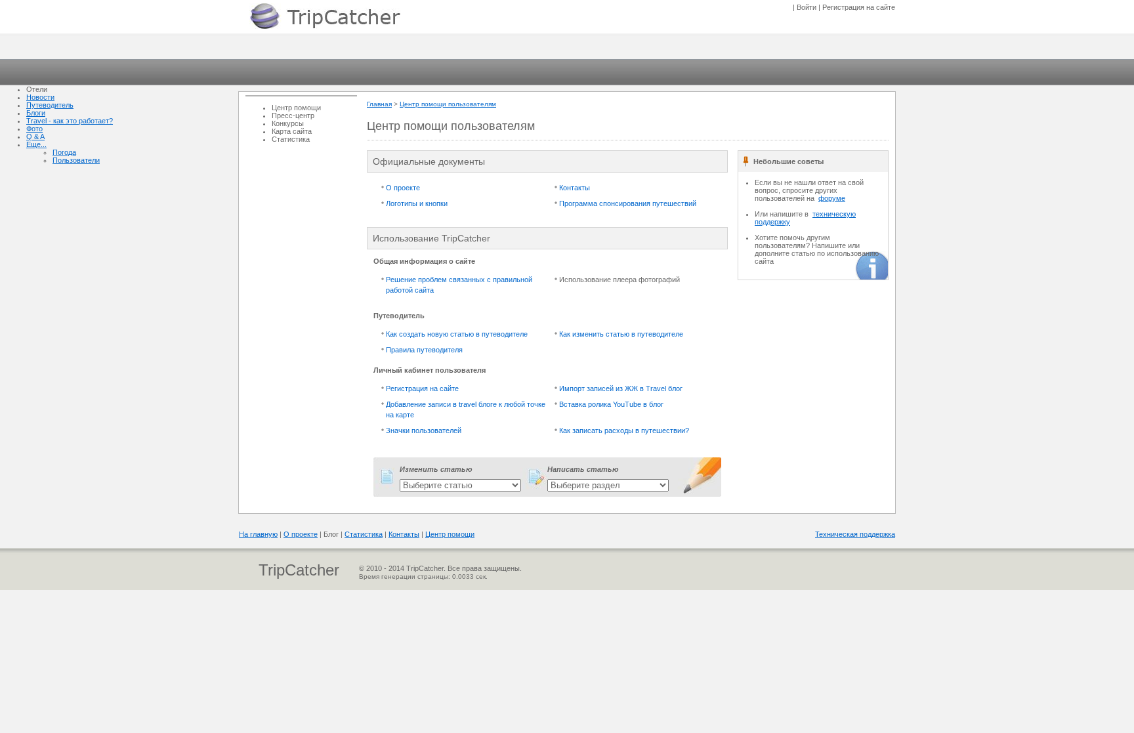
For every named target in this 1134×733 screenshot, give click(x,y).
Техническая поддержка (855, 534)
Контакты (574, 188)
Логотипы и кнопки (417, 203)
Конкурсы (288, 123)
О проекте (403, 188)
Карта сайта (292, 131)
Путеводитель (50, 105)
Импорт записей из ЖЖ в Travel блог (620, 388)
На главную (258, 534)
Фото (34, 129)
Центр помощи (296, 108)
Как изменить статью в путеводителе (621, 334)
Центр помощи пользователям (448, 104)
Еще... (36, 144)
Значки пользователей (423, 430)
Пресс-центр (293, 115)
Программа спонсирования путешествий (627, 203)
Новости (40, 97)
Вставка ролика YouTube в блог (611, 404)
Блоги (35, 113)
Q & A (35, 136)
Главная (379, 104)
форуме (831, 198)
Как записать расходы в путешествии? (624, 430)
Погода (64, 152)
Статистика (291, 139)
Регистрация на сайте (422, 388)
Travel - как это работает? (69, 121)
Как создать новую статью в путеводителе (457, 334)
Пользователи (76, 160)
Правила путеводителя (424, 350)
